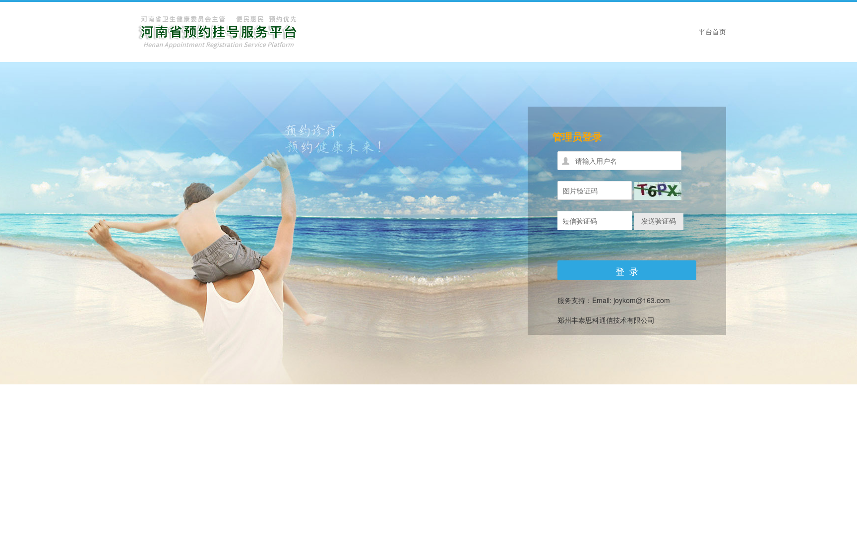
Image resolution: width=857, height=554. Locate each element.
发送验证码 (658, 221)
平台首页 (712, 32)
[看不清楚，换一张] (657, 191)
